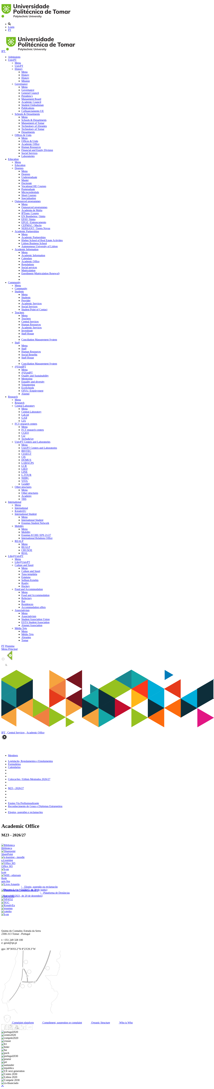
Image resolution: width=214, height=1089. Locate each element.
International (14, 502)
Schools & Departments (27, 114)
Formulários (14, 764)
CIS (23, 456)
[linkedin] (23, 1029)
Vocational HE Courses (33, 186)
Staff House (27, 333)
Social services (29, 267)
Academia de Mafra (31, 210)
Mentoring (26, 378)
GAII (24, 417)
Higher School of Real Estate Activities (42, 240)
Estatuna (25, 577)
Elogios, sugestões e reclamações (25, 812)
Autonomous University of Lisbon (39, 246)
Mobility (19, 526)
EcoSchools (27, 387)
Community (14, 282)
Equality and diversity (32, 381)
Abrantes (26, 637)
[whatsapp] (36, 1029)
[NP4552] (7, 899)
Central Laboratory (25, 405)
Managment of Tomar (32, 123)
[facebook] (4, 1029)
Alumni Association (31, 625)
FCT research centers (26, 423)
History (19, 68)
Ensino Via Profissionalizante (23, 803)
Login (11, 27)
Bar (23, 601)
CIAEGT (26, 453)
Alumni (25, 393)
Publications (27, 108)
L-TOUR (26, 474)
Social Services (29, 153)
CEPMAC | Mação (31, 225)
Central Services (30, 321)
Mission (25, 81)
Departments (28, 132)
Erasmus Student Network (35, 523)
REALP (19, 541)
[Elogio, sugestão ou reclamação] (10, 884)
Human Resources (31, 147)
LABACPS (27, 462)
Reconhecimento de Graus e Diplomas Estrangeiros (35, 806)
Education (13, 159)
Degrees (19, 168)
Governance (21, 84)
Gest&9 (25, 484)
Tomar (24, 640)
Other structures (23, 487)
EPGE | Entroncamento (33, 222)
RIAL (24, 553)
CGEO (25, 432)
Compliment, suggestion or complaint (62, 1022)
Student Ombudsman (32, 105)
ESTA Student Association (35, 622)
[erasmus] (7, 908)
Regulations (27, 264)
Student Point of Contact (34, 309)
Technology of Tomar (32, 129)
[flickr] (29, 1029)
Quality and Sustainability (35, 375)
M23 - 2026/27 (16, 788)
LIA (23, 420)
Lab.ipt (25, 414)
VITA (24, 481)
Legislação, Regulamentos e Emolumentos (30, 761)
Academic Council (31, 102)
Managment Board (31, 99)
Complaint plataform (22, 1022)
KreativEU (20, 511)
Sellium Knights (29, 580)
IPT (3, 51)
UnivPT (12, 59)
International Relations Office (36, 538)
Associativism (22, 610)
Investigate (27, 330)
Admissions (14, 56)
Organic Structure (100, 1022)
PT (9, 30)
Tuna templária (29, 574)
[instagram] (10, 1029)
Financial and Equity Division (37, 150)
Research (13, 396)
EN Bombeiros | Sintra (33, 216)
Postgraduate (28, 189)
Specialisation (28, 198)
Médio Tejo (21, 628)
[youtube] (17, 1029)
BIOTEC (26, 450)
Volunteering (28, 384)
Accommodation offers (33, 607)
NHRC (25, 478)
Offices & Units (23, 135)
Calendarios (14, 767)
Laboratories (28, 156)
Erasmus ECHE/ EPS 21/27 (36, 535)
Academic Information (26, 249)
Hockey (25, 586)
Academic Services (31, 303)
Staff (17, 342)
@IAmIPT (20, 366)
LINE (24, 471)
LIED (24, 468)
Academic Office (30, 144)
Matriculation (28, 270)
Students (19, 291)
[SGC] (5, 902)
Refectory (26, 598)
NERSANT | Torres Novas (35, 228)
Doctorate (26, 183)
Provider (25, 300)
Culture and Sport (24, 565)
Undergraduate (29, 177)
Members (13, 755)
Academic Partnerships (27, 231)
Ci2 (23, 435)
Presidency (27, 96)
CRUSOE (26, 550)
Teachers (19, 312)
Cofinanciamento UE (32, 111)
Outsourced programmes (28, 201)
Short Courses (28, 195)
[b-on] (5, 914)
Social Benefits (29, 354)
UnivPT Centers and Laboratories (32, 441)
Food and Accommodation (29, 589)
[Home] (36, 18)
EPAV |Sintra (28, 219)
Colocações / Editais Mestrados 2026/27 (29, 779)
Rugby (25, 583)
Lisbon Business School (34, 243)
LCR (24, 465)
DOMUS (26, 459)
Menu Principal (9, 649)
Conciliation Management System (39, 339)
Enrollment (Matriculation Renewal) (40, 273)
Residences (27, 604)
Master (25, 180)
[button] (2, 1086)
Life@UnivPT (15, 556)
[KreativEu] (8, 905)
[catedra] (6, 911)
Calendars (26, 258)
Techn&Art (27, 438)
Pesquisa (9, 646)
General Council (30, 93)
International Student (26, 514)
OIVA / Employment (32, 390)
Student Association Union (35, 619)
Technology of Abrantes (34, 126)
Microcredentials (30, 192)
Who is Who (126, 1022)
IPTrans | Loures (30, 213)
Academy (26, 496)
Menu (18, 62)
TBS (23, 499)
